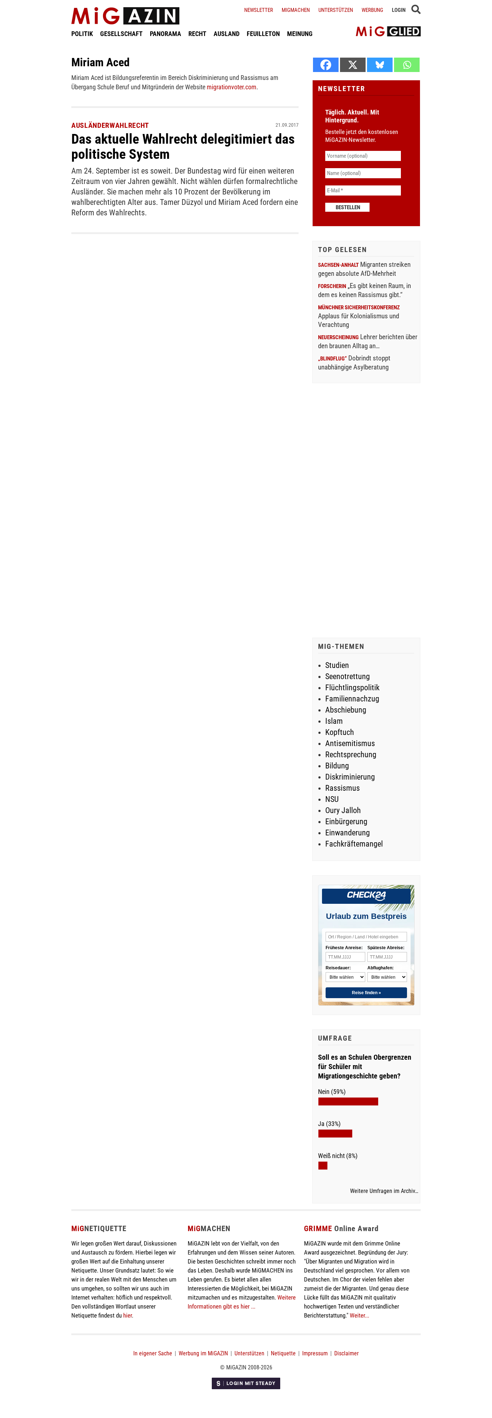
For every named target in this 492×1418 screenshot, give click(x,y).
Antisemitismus (350, 743)
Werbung (372, 10)
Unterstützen (335, 10)
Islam (334, 721)
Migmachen (296, 10)
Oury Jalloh (343, 810)
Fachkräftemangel (354, 843)
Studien (337, 665)
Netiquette (283, 1353)
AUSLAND (227, 33)
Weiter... (359, 1315)
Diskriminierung (350, 776)
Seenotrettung (347, 676)
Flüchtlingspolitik (352, 687)
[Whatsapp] (407, 65)
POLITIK (82, 33)
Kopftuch (339, 732)
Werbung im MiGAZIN (203, 1353)
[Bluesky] (380, 65)
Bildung (337, 765)
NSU (332, 799)
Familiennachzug (352, 698)
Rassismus (342, 788)
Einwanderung (347, 832)
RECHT (197, 33)
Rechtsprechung (350, 754)
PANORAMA (165, 33)
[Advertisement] (366, 511)
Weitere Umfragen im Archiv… (384, 1191)
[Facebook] (326, 65)
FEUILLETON (263, 33)
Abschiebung (345, 709)
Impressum (315, 1353)
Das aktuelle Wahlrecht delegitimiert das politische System (183, 146)
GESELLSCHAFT (121, 33)
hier (127, 1315)
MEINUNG (300, 33)
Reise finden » (366, 992)
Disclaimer (346, 1353)
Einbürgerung (346, 821)
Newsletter (258, 10)
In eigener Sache (152, 1353)
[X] (353, 65)
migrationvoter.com (231, 87)
